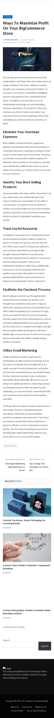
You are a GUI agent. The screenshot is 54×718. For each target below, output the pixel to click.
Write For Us (40, 707)
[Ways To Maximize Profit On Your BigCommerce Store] (27, 59)
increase (17, 436)
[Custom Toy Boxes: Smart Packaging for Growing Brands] (27, 502)
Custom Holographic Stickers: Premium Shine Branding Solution (26, 612)
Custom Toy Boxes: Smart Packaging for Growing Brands (24, 522)
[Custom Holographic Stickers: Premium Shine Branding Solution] (27, 592)
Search (6, 640)
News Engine (11, 40)
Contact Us (27, 707)
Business (7, 17)
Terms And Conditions (36, 711)
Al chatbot (35, 334)
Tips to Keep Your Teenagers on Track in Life (38, 467)
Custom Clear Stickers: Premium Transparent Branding (26, 567)
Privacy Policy (17, 711)
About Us (15, 707)
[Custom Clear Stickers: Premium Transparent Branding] (27, 547)
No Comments (11, 42)
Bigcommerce (10, 446)
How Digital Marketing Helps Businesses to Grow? (15, 467)
